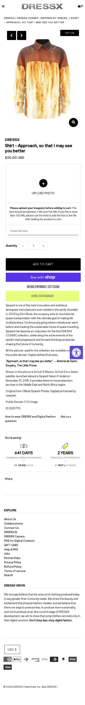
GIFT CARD (11, 545)
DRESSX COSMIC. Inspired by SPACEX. (42, 18)
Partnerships (12, 558)
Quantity (11, 245)
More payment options (43, 286)
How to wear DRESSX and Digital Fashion (30, 416)
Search (8, 575)
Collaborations (13, 523)
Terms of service (15, 571)
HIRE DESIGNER (42, 296)
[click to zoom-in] (73, 122)
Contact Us (11, 527)
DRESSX (12, 139)
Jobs (7, 553)
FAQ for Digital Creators (19, 540)
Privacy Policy (12, 562)
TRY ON (69, 33)
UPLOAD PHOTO (43, 199)
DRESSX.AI (10, 532)
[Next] (21, 35)
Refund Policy (12, 566)
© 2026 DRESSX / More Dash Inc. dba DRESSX (29, 686)
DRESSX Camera (14, 536)
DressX (9, 18)
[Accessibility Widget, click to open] (76, 352)
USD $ (12, 649)
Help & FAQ (11, 549)
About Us (10, 519)
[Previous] (11, 35)
